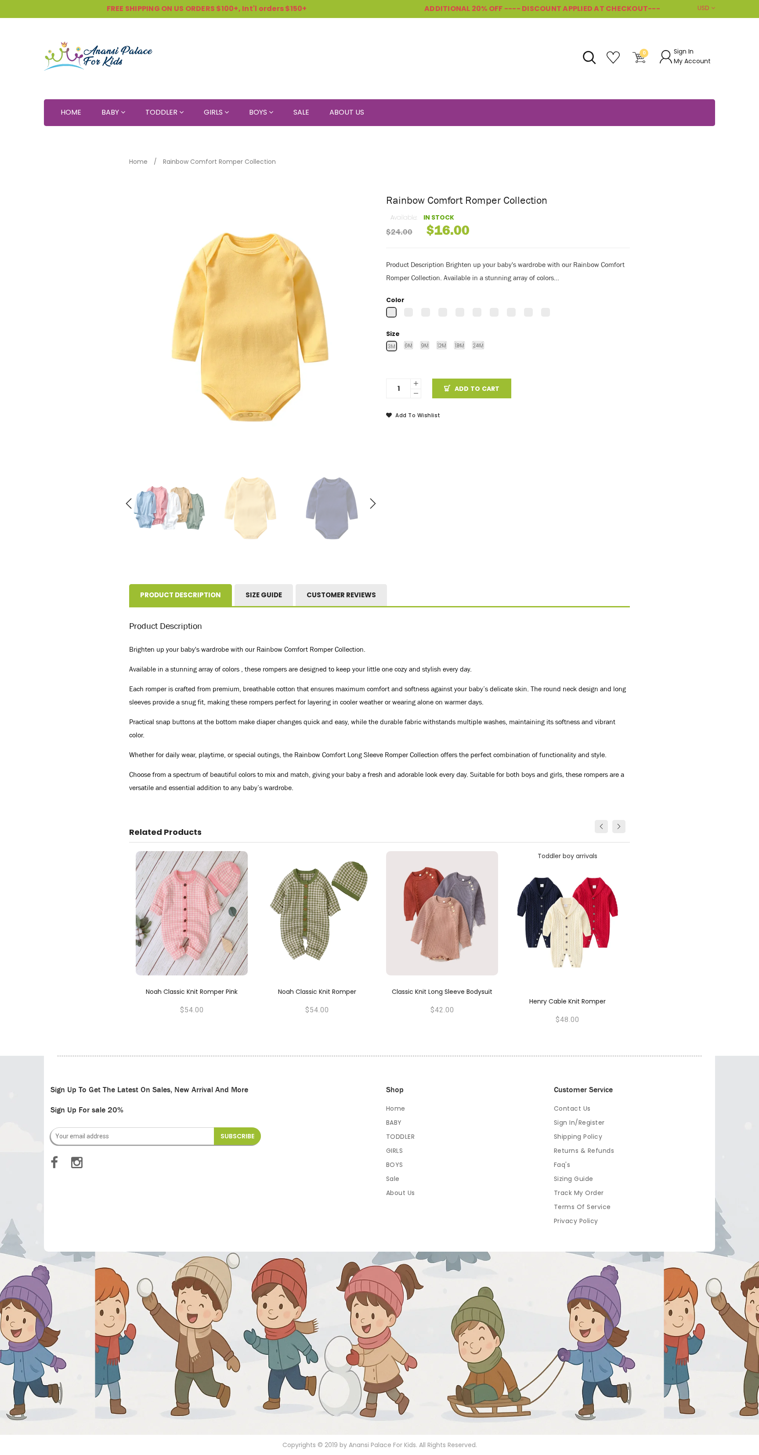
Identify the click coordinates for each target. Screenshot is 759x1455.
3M (391, 346)
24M (478, 345)
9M (425, 345)
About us (400, 1193)
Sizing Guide (573, 1179)
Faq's (562, 1165)
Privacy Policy (576, 1221)
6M (408, 345)
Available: (403, 217)
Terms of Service (582, 1207)
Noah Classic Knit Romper (317, 991)
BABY (394, 1122)
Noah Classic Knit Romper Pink (192, 991)
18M (459, 345)
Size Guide (264, 594)
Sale (393, 1179)
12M (441, 345)
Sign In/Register (579, 1122)
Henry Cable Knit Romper (567, 1001)
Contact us (572, 1108)
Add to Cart (477, 388)
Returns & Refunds (584, 1151)
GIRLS (394, 1151)
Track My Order (579, 1193)
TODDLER (400, 1137)
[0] (639, 61)
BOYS (394, 1165)
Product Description (180, 594)
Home (138, 161)
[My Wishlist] (614, 61)
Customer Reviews (341, 594)
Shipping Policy (578, 1137)
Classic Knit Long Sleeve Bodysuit (442, 991)
